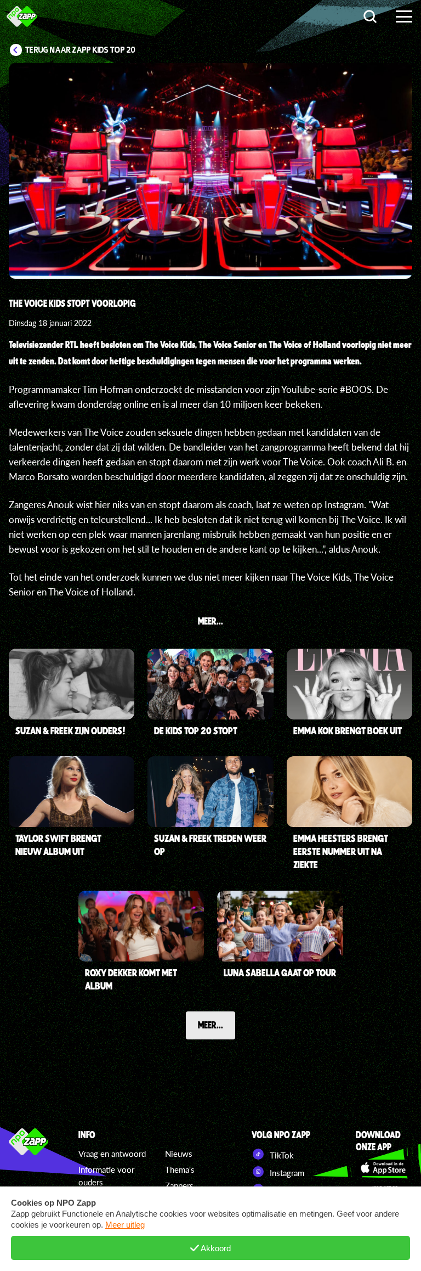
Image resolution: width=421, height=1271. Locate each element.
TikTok (281, 1155)
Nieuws (178, 1153)
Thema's (180, 1169)
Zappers (179, 1185)
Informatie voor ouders (106, 1176)
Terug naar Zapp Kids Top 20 (80, 50)
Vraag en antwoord (112, 1153)
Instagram (286, 1173)
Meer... (210, 1025)
